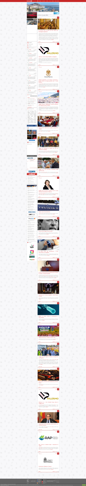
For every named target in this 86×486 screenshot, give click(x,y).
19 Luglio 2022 (40, 218)
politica (32, 118)
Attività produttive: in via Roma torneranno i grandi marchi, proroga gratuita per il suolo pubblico (48, 81)
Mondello (29, 116)
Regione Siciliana (32, 119)
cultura (35, 113)
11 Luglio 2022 (40, 303)
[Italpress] (32, 186)
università (35, 121)
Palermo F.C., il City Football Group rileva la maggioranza (48, 403)
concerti (32, 112)
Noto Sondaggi (51, 426)
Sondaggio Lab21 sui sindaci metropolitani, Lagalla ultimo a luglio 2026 (32, 103)
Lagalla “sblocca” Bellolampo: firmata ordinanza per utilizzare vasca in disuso (48, 105)
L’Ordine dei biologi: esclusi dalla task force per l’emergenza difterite (31, 216)
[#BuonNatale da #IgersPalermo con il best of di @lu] (34, 132)
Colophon (28, 479)
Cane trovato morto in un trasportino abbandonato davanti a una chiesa (31, 224)
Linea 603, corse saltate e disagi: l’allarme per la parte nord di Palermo (31, 235)
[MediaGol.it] (32, 174)
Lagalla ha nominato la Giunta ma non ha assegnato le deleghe (48, 149)
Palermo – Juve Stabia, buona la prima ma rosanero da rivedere (32, 101)
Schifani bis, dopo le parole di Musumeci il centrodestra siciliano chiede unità (31, 207)
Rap (45, 447)
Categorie (30, 42)
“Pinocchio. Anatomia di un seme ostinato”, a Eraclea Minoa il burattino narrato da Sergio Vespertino (31, 231)
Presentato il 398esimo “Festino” (45, 466)
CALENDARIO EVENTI (31, 159)
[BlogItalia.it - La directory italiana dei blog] (32, 259)
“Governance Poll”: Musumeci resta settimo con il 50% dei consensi (48, 424)
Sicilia (41, 366)
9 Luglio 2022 (40, 324)
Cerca (58, 1)
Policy (27, 480)
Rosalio (56, 17)
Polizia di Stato (41, 213)
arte (30, 111)
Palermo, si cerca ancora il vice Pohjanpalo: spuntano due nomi (31, 181)
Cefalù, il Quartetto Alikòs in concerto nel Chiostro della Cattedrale (31, 233)
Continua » (52, 39)
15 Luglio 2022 (40, 282)
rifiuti (35, 119)
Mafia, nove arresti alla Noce (44, 211)
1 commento (53, 133)
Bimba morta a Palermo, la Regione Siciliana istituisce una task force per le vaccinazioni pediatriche (31, 199)
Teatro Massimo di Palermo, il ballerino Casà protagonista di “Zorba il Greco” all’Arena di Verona (31, 209)
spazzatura (32, 120)
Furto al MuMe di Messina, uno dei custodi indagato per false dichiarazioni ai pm (31, 197)
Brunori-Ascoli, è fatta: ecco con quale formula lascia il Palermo (31, 176)
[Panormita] (32, 158)
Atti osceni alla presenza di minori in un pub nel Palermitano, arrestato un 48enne (31, 190)
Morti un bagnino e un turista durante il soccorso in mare (31, 222)
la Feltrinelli (32, 115)
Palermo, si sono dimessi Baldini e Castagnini (48, 56)
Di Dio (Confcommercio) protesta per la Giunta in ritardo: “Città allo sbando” (48, 273)
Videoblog (30, 19)
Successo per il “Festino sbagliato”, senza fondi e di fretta (48, 295)
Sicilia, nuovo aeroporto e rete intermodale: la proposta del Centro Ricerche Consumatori (31, 229)
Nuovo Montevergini (32, 117)
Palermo (39, 41)
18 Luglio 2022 (40, 238)
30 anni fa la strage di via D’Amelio (45, 231)
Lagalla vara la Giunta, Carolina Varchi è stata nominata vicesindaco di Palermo (48, 191)
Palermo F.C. (40, 58)
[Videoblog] (32, 22)
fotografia (31, 114)
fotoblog (48, 481)
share (57, 41)
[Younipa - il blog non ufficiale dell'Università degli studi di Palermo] (32, 172)
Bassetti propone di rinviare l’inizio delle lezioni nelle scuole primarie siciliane (31, 237)
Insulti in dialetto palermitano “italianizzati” (31, 105)
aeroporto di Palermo (33, 110)
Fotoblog (30, 13)
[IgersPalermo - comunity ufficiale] (32, 252)
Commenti (54, 41)
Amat (28, 111)
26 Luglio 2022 (40, 91)
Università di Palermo (30, 122)
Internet (29, 115)
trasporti (32, 121)
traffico (28, 121)
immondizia (34, 114)
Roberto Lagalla (45, 172)
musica (35, 116)
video (28, 123)
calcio (32, 111)
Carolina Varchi (40, 193)
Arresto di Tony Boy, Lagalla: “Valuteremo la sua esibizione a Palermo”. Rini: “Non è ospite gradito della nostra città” (31, 204)
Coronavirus (49, 469)
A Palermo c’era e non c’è (31, 98)
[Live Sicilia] (32, 214)
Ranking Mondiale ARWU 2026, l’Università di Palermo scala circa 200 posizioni (31, 193)
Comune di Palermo (41, 83)
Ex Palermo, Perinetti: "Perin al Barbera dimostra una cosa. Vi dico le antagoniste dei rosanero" (31, 178)
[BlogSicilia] (32, 219)
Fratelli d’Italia (43, 193)
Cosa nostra (32, 113)
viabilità (35, 122)
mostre (32, 116)
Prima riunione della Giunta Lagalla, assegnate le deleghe (48, 128)
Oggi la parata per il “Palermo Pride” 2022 (47, 337)
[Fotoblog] (32, 15)
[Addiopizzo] (32, 257)
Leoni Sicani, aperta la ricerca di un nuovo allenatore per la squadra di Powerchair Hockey (31, 227)
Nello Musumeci (47, 359)
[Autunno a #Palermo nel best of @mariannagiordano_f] (29, 137)
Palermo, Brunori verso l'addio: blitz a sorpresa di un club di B (31, 183)
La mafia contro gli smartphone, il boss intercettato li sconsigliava (48, 252)
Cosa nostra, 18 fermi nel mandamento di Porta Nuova (48, 382)
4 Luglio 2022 (40, 389)
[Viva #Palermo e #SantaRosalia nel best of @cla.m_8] (34, 137)
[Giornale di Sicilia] (31, 149)
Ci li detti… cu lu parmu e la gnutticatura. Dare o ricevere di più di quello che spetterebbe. (31, 51)
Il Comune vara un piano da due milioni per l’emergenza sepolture (48, 31)
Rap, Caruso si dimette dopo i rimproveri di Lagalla (48, 445)
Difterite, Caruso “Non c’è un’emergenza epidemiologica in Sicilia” (31, 188)
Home (38, 1)
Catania (35, 111)
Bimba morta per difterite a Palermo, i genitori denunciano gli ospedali (31, 194)
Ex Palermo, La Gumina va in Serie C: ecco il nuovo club (31, 180)
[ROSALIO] (29, 1)
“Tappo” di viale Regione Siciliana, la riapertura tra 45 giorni (48, 357)
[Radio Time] (32, 246)
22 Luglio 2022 (40, 135)
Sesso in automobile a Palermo (32, 99)
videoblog (52, 481)
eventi (28, 114)
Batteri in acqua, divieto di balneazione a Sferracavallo (48, 317)
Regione (44, 359)
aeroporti (29, 110)
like (58, 41)
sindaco (29, 120)
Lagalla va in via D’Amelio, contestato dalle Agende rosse (48, 170)
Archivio (30, 45)
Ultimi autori (31, 44)
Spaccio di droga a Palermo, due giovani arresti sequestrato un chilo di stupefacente (31, 221)
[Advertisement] (43, 7)
